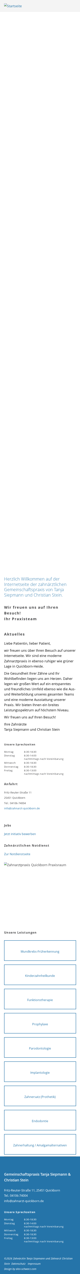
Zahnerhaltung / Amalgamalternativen (40, 1145)
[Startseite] (33, 6)
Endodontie (40, 1121)
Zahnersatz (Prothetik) (40, 1097)
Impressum (34, 1263)
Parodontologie (40, 1048)
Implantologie (40, 1073)
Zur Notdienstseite (17, 854)
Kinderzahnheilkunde (40, 976)
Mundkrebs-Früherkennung (40, 951)
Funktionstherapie (40, 1000)
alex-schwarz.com (26, 1269)
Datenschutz (18, 1263)
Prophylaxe (40, 1024)
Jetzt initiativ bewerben (20, 834)
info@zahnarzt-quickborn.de (22, 808)
